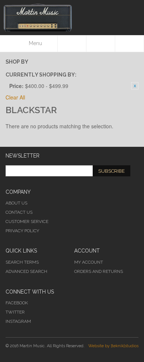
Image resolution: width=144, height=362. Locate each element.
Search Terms (22, 262)
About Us (16, 203)
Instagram (18, 321)
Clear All (15, 97)
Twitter (15, 312)
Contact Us (19, 212)
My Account (88, 262)
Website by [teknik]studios (113, 346)
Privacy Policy (22, 230)
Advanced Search (26, 271)
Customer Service (27, 221)
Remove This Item (134, 85)
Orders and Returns (98, 271)
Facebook (17, 302)
